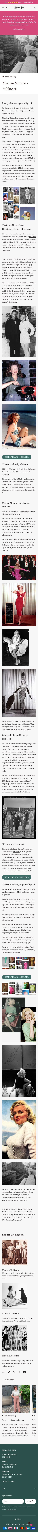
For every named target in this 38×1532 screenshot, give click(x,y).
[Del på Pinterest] (19, 1372)
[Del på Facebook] (9, 1372)
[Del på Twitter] (14, 1372)
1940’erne (16, 134)
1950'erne (16, 852)
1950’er (4, 469)
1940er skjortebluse (13, 291)
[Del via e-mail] (24, 1372)
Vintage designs (19, 29)
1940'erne (25, 283)
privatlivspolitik (11, 1509)
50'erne (14, 889)
